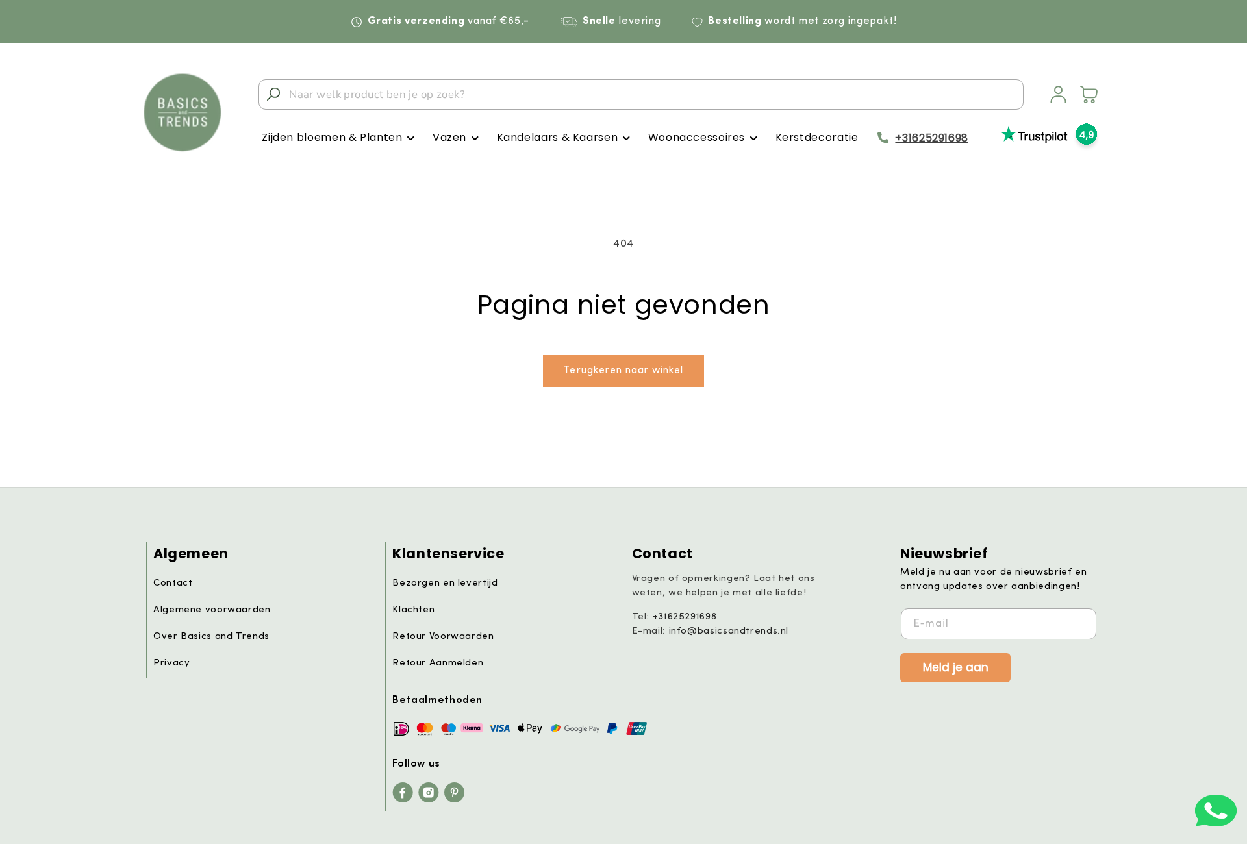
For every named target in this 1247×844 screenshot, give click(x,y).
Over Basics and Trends (211, 636)
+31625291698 (931, 137)
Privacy (171, 663)
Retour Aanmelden (437, 663)
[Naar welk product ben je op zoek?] (273, 94)
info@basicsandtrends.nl (729, 631)
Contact (172, 583)
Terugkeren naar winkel (623, 371)
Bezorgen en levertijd (445, 583)
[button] (338, 138)
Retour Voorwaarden (443, 636)
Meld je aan (956, 667)
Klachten (413, 610)
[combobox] (641, 94)
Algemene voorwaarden (212, 610)
